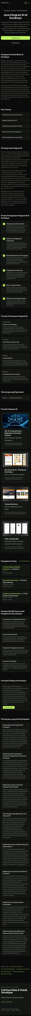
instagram (18, 1010)
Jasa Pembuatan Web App (16, 966)
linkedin (8, 1010)
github (2, 1010)
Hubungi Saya (15, 38)
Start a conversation (6, 1002)
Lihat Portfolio (15, 43)
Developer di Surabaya (6, 974)
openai (5, 398)
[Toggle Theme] (29, 3)
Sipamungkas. (5, 2)
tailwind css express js (16, 398)
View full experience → (24, 561)
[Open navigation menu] (25, 2)
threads (13, 1010)
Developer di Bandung (18, 971)
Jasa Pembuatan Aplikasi (23, 969)
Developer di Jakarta (6, 971)
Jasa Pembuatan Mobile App (8, 969)
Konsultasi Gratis (9, 707)
